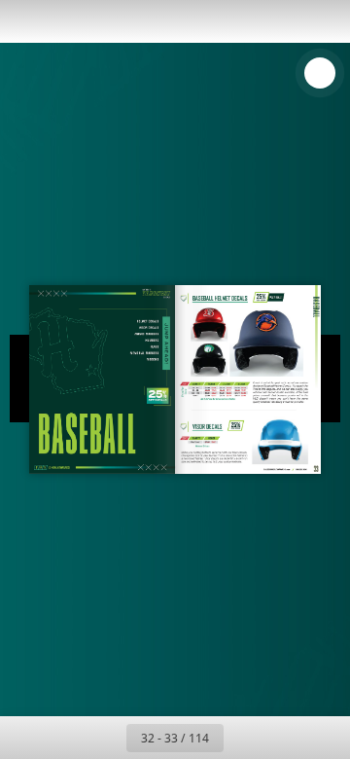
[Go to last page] (287, 737)
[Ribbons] (152, 359)
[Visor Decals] (208, 427)
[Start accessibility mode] (112, 21)
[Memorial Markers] (144, 352)
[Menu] (27, 21)
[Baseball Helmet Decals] (147, 321)
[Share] (280, 21)
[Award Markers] (146, 333)
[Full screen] (322, 21)
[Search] (70, 21)
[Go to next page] (245, 737)
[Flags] (154, 346)
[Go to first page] (62, 737)
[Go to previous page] (105, 737)
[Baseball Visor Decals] (149, 327)
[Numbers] (151, 340)
